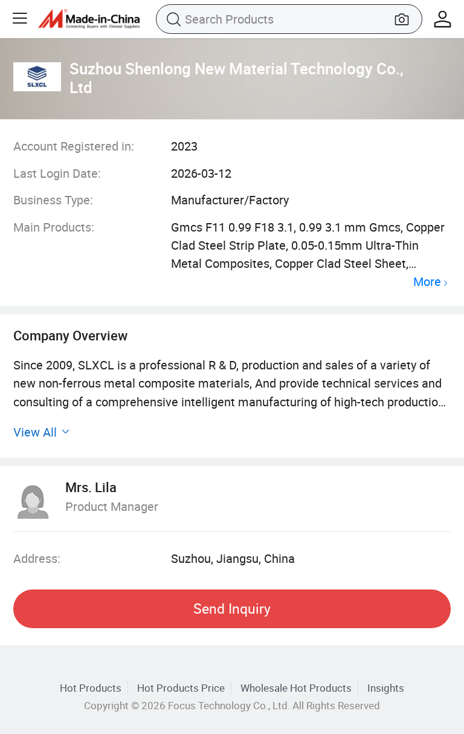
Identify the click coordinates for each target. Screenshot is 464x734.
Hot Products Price (181, 688)
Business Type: (53, 200)
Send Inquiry (232, 608)
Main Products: (53, 227)
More (427, 282)
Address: (36, 558)
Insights (385, 688)
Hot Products (90, 688)
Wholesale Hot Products (296, 688)
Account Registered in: (73, 146)
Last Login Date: (57, 173)
